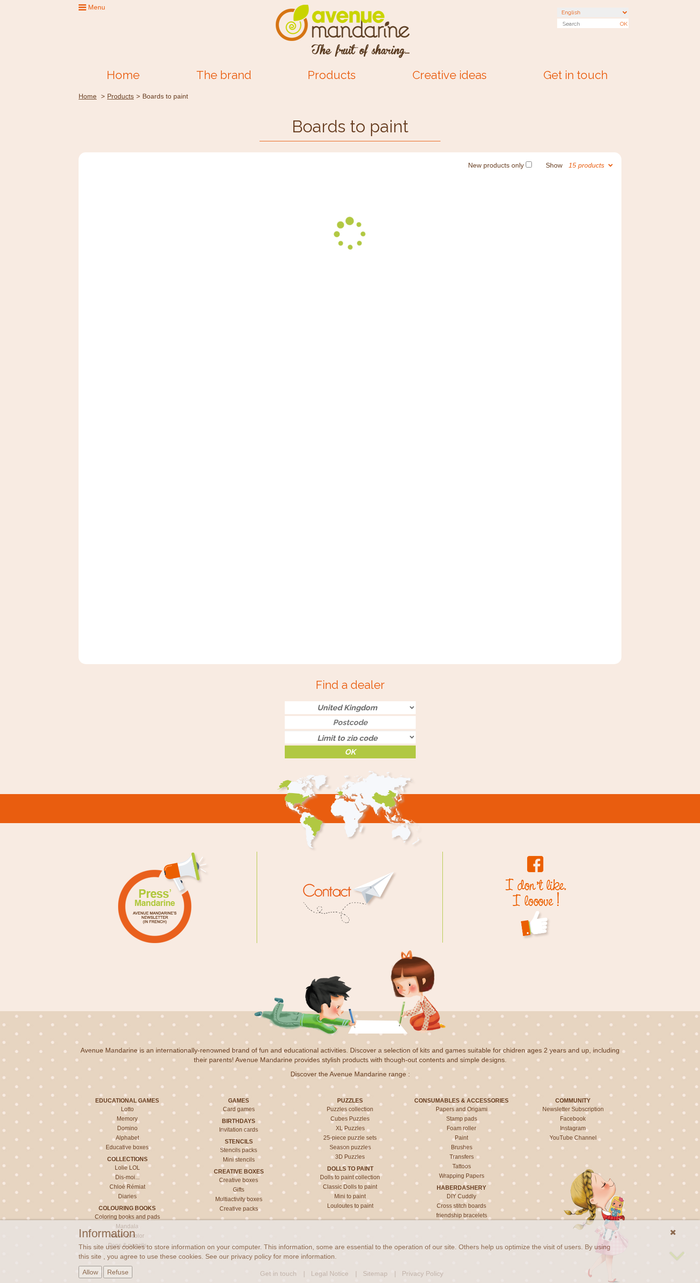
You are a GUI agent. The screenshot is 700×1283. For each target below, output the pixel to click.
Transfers (462, 1157)
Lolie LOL (127, 1167)
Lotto (127, 1109)
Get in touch (575, 75)
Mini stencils (239, 1159)
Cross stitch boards (461, 1206)
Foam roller (461, 1128)
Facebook (573, 1118)
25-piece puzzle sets (350, 1137)
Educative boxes (127, 1147)
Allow (90, 1272)
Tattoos (461, 1166)
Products (332, 75)
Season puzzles (350, 1147)
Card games (239, 1109)
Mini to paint (350, 1196)
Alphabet (127, 1137)
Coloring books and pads (127, 1216)
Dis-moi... (127, 1177)
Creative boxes (238, 1180)
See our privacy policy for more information (270, 1256)
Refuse (118, 1272)
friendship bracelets (461, 1215)
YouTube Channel (573, 1137)
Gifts (238, 1189)
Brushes (461, 1147)
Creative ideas (449, 75)
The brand (223, 75)
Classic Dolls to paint (350, 1187)
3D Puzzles (350, 1157)
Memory (127, 1118)
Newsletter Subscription (573, 1109)
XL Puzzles (350, 1128)
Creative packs (239, 1208)
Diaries (127, 1196)
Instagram (573, 1128)
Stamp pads (461, 1118)
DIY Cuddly (461, 1196)
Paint (461, 1137)
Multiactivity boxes (238, 1199)
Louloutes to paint (350, 1206)
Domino (127, 1128)
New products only (496, 165)
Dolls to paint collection (350, 1177)
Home (123, 75)
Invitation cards (238, 1129)
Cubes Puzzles (350, 1118)
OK (624, 23)
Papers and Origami (462, 1109)
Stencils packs (238, 1150)
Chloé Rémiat (127, 1187)
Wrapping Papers (461, 1176)
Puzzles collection (350, 1109)
